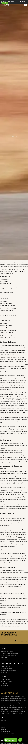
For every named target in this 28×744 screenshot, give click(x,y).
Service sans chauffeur (6, 723)
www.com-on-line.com (10, 314)
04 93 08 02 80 (23, 642)
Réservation (4, 729)
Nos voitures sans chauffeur (7, 733)
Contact (3, 727)
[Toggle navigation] (25, 4)
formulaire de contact (8, 288)
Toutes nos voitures (5, 731)
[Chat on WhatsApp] (4, 3)
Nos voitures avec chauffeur (7, 736)
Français (23, 1)
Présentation (4, 720)
